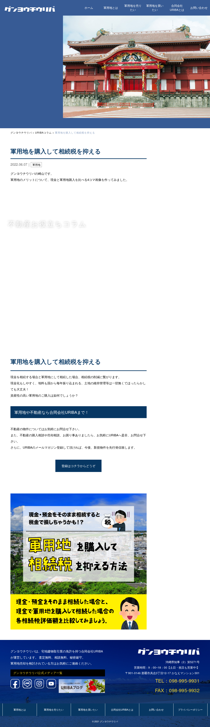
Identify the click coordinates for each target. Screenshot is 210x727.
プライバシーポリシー (190, 709)
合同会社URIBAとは (177, 8)
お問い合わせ (199, 8)
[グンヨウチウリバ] (30, 10)
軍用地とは (111, 8)
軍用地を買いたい (154, 8)
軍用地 (36, 165)
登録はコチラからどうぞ (78, 466)
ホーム (88, 8)
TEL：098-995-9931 (177, 680)
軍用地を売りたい (133, 8)
